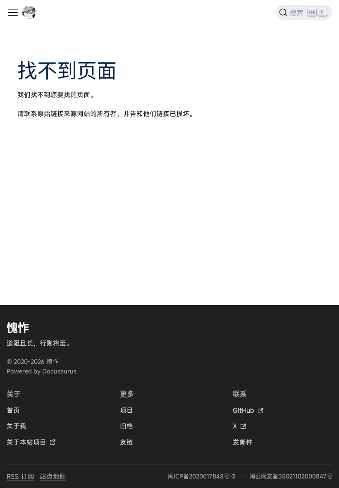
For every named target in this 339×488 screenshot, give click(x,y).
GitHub (243, 410)
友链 (126, 442)
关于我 (16, 426)
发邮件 (243, 442)
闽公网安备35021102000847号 (290, 476)
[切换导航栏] (13, 12)
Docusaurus (59, 371)
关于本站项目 (26, 442)
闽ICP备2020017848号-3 (202, 476)
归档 (126, 426)
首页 (13, 410)
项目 (126, 410)
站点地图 (53, 476)
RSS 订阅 (20, 476)
